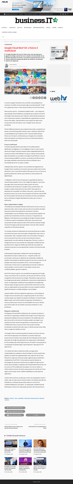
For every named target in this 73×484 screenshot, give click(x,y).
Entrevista (12, 27)
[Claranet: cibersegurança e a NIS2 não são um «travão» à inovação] (40, 461)
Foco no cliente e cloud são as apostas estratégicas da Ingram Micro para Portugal (25, 450)
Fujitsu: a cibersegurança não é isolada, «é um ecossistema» (10, 450)
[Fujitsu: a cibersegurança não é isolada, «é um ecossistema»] (10, 443)
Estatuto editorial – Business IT (31, 14)
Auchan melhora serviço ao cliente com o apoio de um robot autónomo (13, 427)
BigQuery (12, 398)
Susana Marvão (13, 64)
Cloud (16, 398)
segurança (6, 399)
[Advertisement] (58, 75)
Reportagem (27, 27)
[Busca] (68, 14)
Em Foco (19, 27)
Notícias (4, 27)
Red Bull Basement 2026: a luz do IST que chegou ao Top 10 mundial (10, 468)
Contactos (21, 14)
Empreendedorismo (38, 27)
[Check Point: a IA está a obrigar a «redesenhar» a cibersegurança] (25, 461)
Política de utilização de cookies (46, 14)
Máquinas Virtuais (35, 398)
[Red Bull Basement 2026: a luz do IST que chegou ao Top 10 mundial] (10, 461)
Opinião (54, 27)
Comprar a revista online (9, 32)
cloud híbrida (21, 398)
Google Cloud (27, 398)
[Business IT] (36, 20)
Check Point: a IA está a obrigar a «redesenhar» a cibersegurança (24, 468)
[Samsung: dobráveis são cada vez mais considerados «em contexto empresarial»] (40, 443)
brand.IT (60, 27)
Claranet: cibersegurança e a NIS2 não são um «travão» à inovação (40, 468)
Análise (48, 27)
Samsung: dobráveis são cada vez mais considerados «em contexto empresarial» (40, 450)
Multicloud (41, 398)
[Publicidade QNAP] (59, 53)
